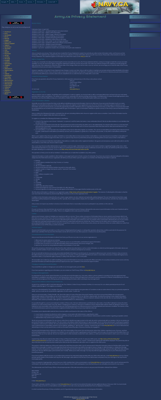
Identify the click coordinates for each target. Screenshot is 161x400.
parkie (6, 67)
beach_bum (7, 42)
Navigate (3, 2)
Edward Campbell (9, 43)
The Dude (7, 58)
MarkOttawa (8, 63)
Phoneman (7, 53)
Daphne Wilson (8, 70)
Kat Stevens (7, 47)
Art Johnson (7, 32)
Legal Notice (78, 399)
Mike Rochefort (8, 80)
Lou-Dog (6, 57)
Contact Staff (51, 2)
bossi (6, 33)
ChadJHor (7, 65)
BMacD (6, 94)
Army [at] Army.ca (75, 89)
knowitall (7, 60)
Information (40, 2)
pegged (6, 40)
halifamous (7, 92)
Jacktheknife (7, 75)
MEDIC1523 (7, 79)
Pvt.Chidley (7, 77)
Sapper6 (6, 45)
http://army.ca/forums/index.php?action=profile (75, 149)
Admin (12, 2)
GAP (5, 72)
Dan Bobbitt (7, 35)
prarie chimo (8, 85)
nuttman (6, 74)
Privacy (83, 399)
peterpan (7, 90)
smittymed (7, 87)
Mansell (6, 38)
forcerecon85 (8, 82)
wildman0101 (8, 68)
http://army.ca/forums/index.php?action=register (84, 192)
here (83, 267)
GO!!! (5, 50)
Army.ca (83, 56)
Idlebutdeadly (8, 84)
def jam (6, 55)
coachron (7, 62)
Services (29, 2)
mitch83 (6, 52)
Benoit (6, 37)
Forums (21, 2)
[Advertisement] (80, 393)
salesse (6, 89)
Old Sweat (7, 48)
